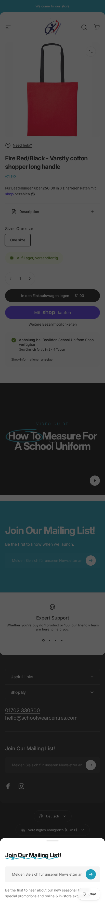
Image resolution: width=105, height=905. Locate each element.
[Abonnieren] (91, 874)
